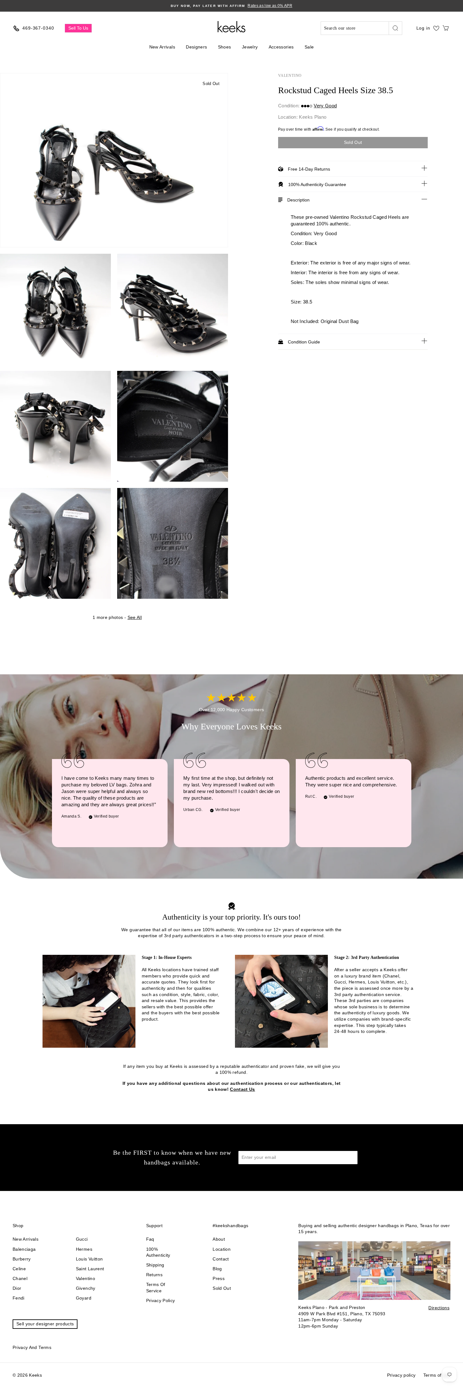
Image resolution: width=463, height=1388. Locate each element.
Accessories (281, 46)
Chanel (20, 1278)
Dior (17, 1288)
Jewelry (250, 46)
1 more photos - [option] (117, 617)
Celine (19, 1268)
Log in (423, 28)
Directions (438, 1307)
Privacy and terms (32, 1347)
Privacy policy (160, 1300)
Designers (196, 46)
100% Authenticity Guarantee (317, 184)
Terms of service (155, 1287)
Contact (221, 1258)
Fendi (19, 1297)
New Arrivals (162, 46)
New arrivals (25, 1239)
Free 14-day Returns (309, 169)
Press (219, 1278)
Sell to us (78, 28)
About (219, 1239)
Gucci (82, 1239)
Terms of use (436, 1375)
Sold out (222, 1288)
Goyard (83, 1297)
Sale (309, 46)
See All (135, 617)
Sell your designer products (45, 1323)
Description (298, 199)
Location (222, 1249)
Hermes (84, 1249)
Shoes (224, 46)
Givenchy (85, 1288)
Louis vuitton (89, 1258)
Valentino (290, 75)
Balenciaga (24, 1249)
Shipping (155, 1264)
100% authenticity (158, 1252)
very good (325, 105)
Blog (217, 1268)
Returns (154, 1274)
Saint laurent (90, 1268)
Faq (150, 1239)
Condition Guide (304, 341)
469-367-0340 (38, 28)
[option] (231, 5)
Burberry (22, 1258)
